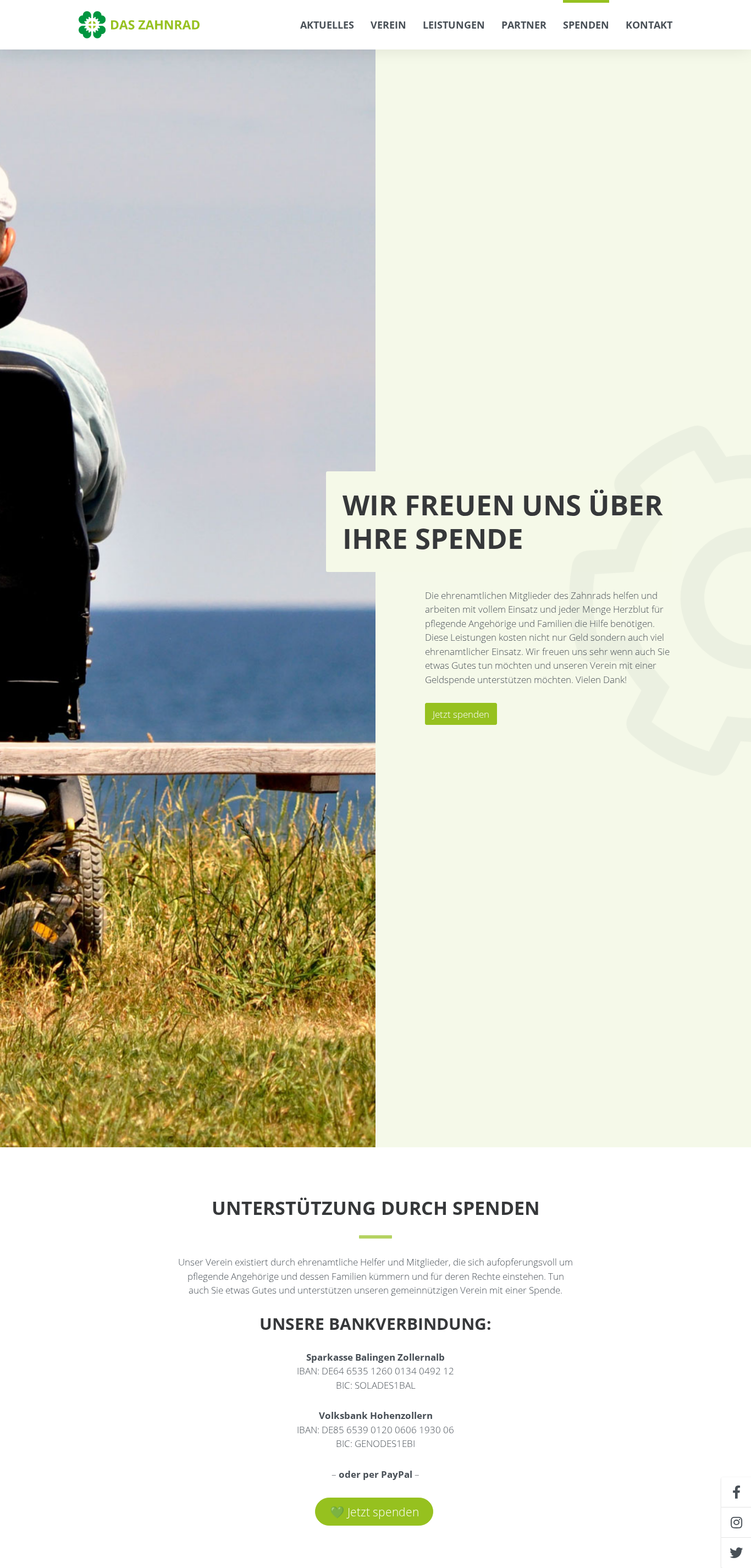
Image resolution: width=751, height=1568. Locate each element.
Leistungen (454, 24)
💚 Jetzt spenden (374, 1512)
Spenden (586, 24)
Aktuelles (327, 24)
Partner (523, 24)
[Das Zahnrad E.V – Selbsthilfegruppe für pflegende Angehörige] (140, 24)
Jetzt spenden (461, 714)
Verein (388, 24)
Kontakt (649, 24)
